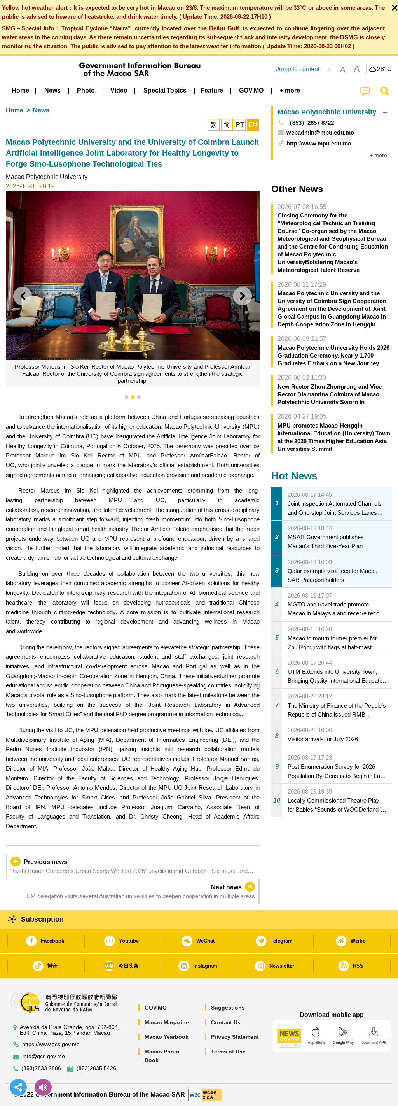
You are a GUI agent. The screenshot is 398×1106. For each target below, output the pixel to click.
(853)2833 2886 (41, 1068)
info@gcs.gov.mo (44, 1056)
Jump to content (297, 69)
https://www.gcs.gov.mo (51, 1044)
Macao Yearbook (167, 1037)
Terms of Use (228, 1051)
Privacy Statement (235, 1037)
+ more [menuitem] (378, 155)
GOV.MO (156, 1007)
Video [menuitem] (118, 90)
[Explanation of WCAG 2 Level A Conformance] (205, 1094)
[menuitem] (52, 90)
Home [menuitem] (20, 90)
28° (384, 69)
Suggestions (228, 1007)
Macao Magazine (167, 1022)
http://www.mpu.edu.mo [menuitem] (318, 143)
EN (252, 124)
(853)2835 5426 (96, 1068)
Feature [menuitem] (212, 90)
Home (14, 110)
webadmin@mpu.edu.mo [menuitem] (320, 132)
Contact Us (226, 1022)
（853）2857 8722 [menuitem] (310, 123)
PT (240, 124)
